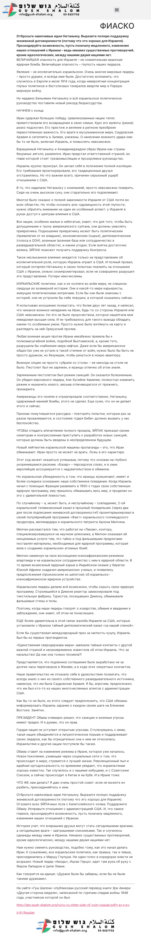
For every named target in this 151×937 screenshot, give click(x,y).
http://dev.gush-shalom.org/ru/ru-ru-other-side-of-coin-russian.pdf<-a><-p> (73, 905)
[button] (117, 10)
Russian (29, 912)
